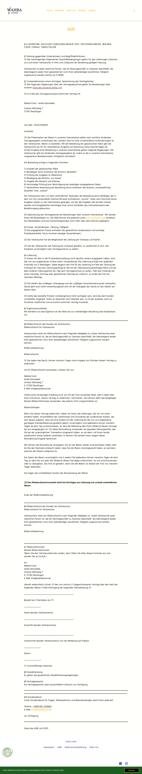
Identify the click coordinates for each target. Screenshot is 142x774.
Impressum (49, 747)
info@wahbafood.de (41, 709)
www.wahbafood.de (95, 218)
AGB (59, 747)
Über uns (94, 747)
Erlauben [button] (132, 770)
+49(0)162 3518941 (42, 706)
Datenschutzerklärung (75, 747)
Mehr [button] (62, 770)
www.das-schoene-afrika (45, 87)
